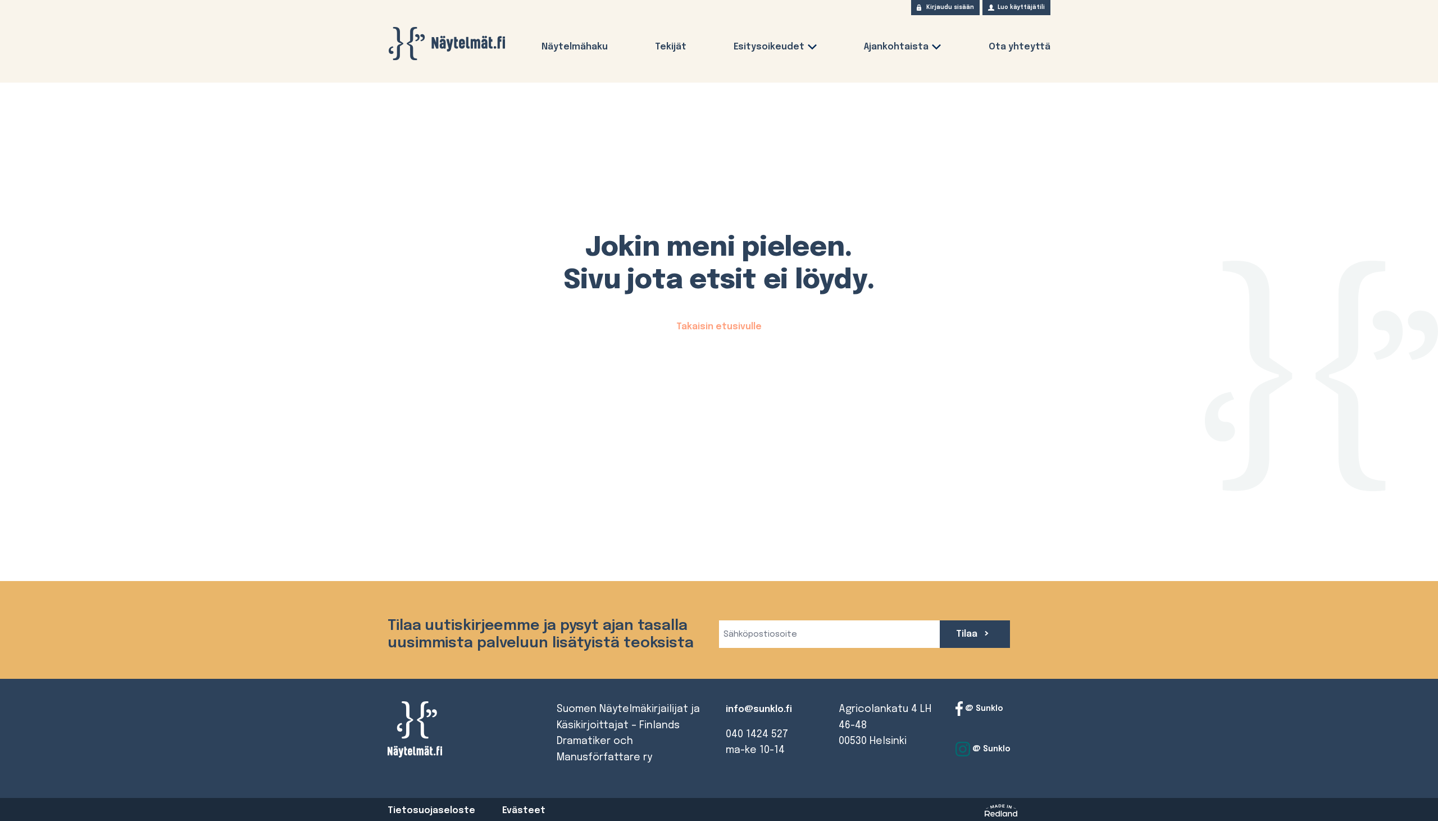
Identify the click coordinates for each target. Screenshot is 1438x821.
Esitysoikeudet (769, 47)
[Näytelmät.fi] (447, 43)
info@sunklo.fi (759, 709)
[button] (812, 49)
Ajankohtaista (896, 47)
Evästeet (523, 810)
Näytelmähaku (574, 47)
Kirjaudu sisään (950, 7)
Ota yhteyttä (1019, 47)
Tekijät (670, 47)
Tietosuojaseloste (431, 810)
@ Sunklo (983, 709)
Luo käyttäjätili (1021, 7)
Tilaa (968, 634)
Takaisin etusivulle (719, 327)
